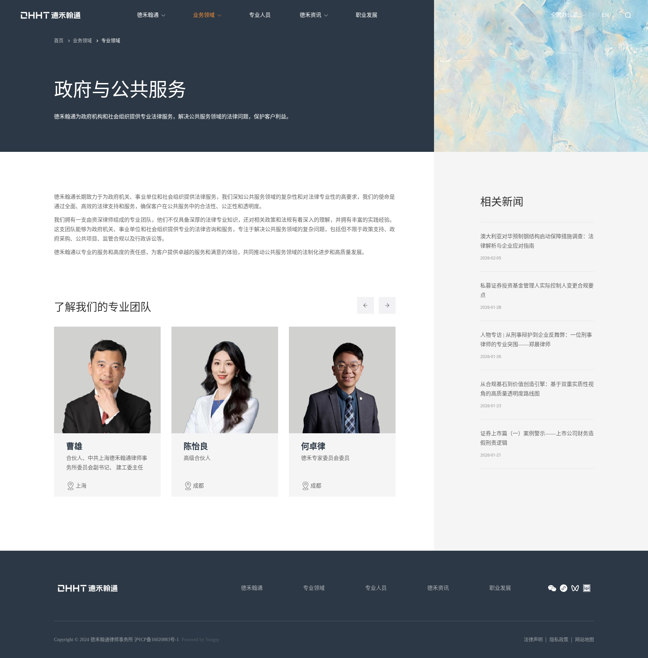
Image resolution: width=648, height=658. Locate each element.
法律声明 (533, 639)
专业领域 (110, 40)
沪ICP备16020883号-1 (156, 639)
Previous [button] (365, 305)
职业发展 (500, 588)
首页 (58, 40)
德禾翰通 (252, 588)
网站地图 (584, 639)
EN (605, 15)
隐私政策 (558, 639)
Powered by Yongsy (200, 639)
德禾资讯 (438, 588)
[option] (139, 412)
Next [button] (387, 305)
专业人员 (376, 588)
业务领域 (82, 40)
